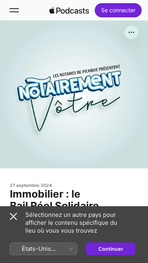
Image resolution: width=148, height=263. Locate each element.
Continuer (110, 249)
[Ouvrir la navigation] (14, 10)
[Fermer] (13, 216)
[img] (69, 10)
